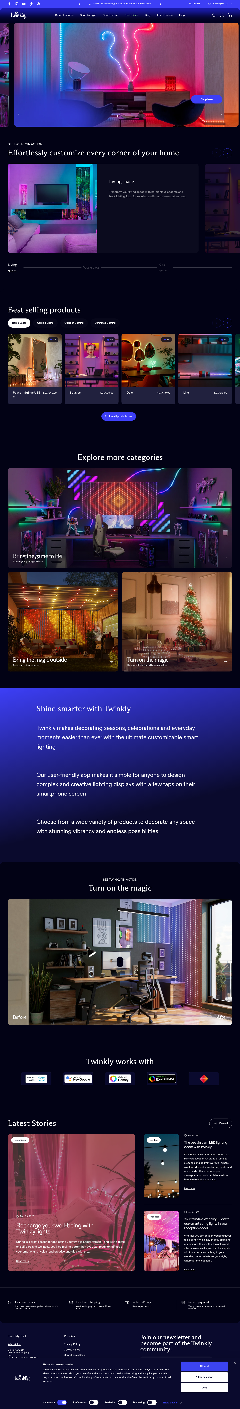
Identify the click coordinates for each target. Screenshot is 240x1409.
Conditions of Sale (75, 1355)
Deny (204, 1387)
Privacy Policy (72, 1344)
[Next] (160, 4)
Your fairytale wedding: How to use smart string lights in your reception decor (206, 1223)
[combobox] (197, 4)
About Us (14, 1344)
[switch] (93, 1402)
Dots (130, 392)
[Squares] (92, 360)
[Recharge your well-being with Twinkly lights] (71, 1202)
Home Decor (20, 1140)
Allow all (204, 1366)
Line (186, 392)
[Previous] (79, 4)
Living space (12, 267)
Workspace (91, 269)
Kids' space (163, 267)
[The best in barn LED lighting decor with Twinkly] (161, 1166)
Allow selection (204, 1377)
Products (154, 1217)
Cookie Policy (72, 1349)
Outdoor (154, 1140)
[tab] (19, 323)
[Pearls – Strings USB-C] (35, 360)
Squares (75, 392)
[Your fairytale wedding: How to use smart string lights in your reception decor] (161, 1241)
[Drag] (120, 962)
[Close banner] (235, 1363)
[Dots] (148, 360)
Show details (170, 1402)
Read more (22, 1261)
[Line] (205, 360)
